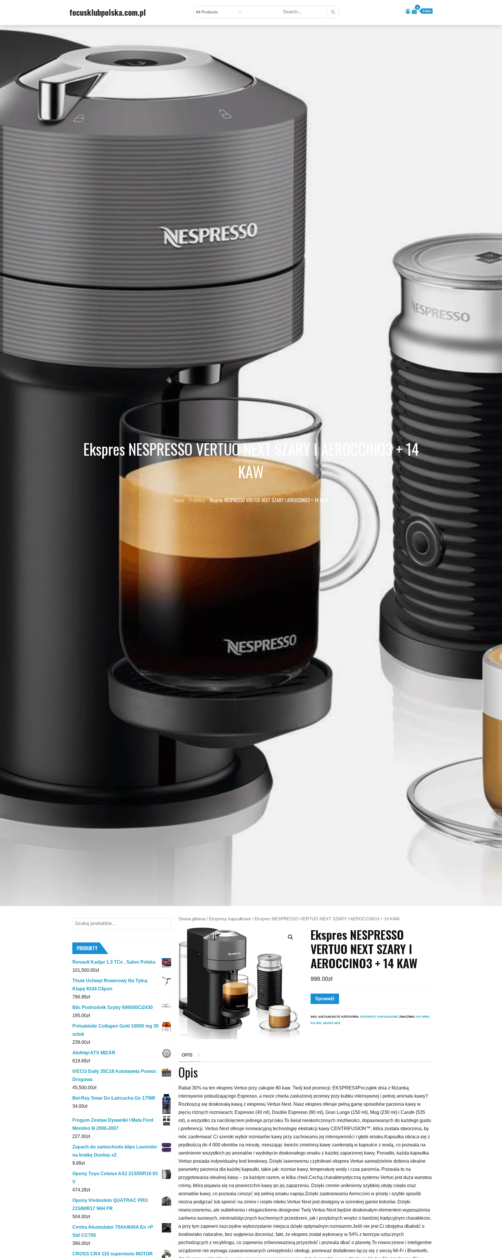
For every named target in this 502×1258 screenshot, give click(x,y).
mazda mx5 (331, 1023)
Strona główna (191, 919)
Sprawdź (324, 998)
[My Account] (407, 11)
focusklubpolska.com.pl (107, 12)
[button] (290, 937)
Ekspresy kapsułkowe (230, 919)
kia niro (422, 1016)
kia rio (316, 1023)
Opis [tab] (187, 1055)
